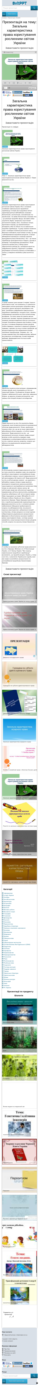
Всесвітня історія (9, 912)
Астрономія (7, 903)
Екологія (6, 920)
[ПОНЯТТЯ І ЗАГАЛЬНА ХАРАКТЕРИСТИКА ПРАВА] (19, 871)
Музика (6, 936)
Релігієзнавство (9, 961)
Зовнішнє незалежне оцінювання (15, 928)
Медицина (7, 934)
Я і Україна (7, 987)
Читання (6, 985)
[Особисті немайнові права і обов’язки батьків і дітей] (19, 759)
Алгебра (6, 897)
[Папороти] (19, 1067)
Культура (7, 930)
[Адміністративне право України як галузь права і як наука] (19, 590)
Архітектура (8, 901)
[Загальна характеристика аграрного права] (19, 731)
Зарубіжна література (11, 926)
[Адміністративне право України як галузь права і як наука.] (19, 618)
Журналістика (8, 924)
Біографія (7, 905)
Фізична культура (9, 979)
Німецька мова (9, 938)
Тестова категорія (10, 967)
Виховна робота (9, 909)
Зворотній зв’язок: (15, 1335)
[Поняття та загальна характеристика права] (19, 843)
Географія (7, 914)
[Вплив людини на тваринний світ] (19, 1095)
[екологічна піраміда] (19, 1292)
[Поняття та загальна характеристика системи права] (19, 815)
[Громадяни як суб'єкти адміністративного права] (19, 674)
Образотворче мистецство (12, 942)
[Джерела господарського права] (19, 646)
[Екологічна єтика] (19, 1011)
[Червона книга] (19, 1151)
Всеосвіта (7, 1355)
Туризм (6, 971)
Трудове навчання (10, 969)
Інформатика (8, 893)
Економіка (7, 922)
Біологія (6, 907)
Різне (5, 959)
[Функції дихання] (19, 1235)
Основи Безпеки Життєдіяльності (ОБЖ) (17, 944)
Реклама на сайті (10, 1353)
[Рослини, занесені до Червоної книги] (19, 1207)
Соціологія (7, 965)
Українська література (11, 973)
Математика (8, 932)
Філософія (7, 981)
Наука (6, 940)
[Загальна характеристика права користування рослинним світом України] (12, 137)
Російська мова (9, 963)
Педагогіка (7, 946)
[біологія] (19, 1264)
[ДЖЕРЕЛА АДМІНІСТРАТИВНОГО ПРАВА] (19, 702)
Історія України (9, 895)
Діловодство (8, 918)
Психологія (7, 957)
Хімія (5, 983)
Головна (4, 18)
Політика (7, 948)
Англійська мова (9, 899)
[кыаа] (19, 1039)
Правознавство (9, 952)
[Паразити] (19, 1179)
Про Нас (7, 1349)
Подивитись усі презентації (8, 1313)
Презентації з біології (14, 18)
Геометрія (7, 916)
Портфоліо (7, 950)
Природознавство (9, 955)
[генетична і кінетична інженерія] (19, 1123)
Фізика (6, 977)
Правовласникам (9, 1351)
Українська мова (9, 975)
